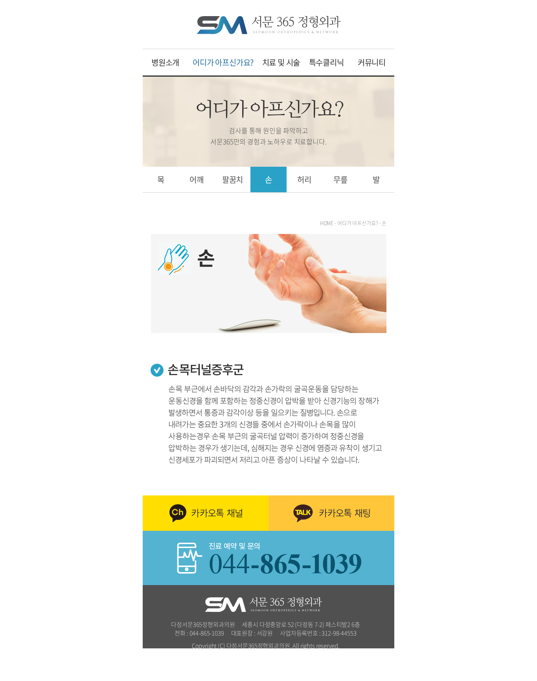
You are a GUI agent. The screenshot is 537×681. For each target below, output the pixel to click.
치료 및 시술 (281, 62)
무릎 (340, 179)
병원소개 (165, 62)
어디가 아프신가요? (223, 62)
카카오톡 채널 (205, 513)
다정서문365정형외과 (269, 25)
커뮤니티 (372, 62)
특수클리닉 (326, 62)
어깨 (196, 179)
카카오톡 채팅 (331, 513)
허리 (304, 179)
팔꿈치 (232, 179)
